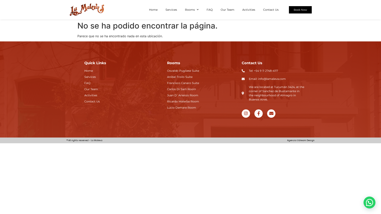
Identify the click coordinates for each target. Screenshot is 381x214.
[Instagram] (246, 113)
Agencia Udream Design (301, 140)
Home (153, 9)
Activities (248, 9)
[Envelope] (271, 113)
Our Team (227, 9)
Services (171, 9)
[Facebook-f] (258, 113)
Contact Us (271, 9)
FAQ (210, 9)
